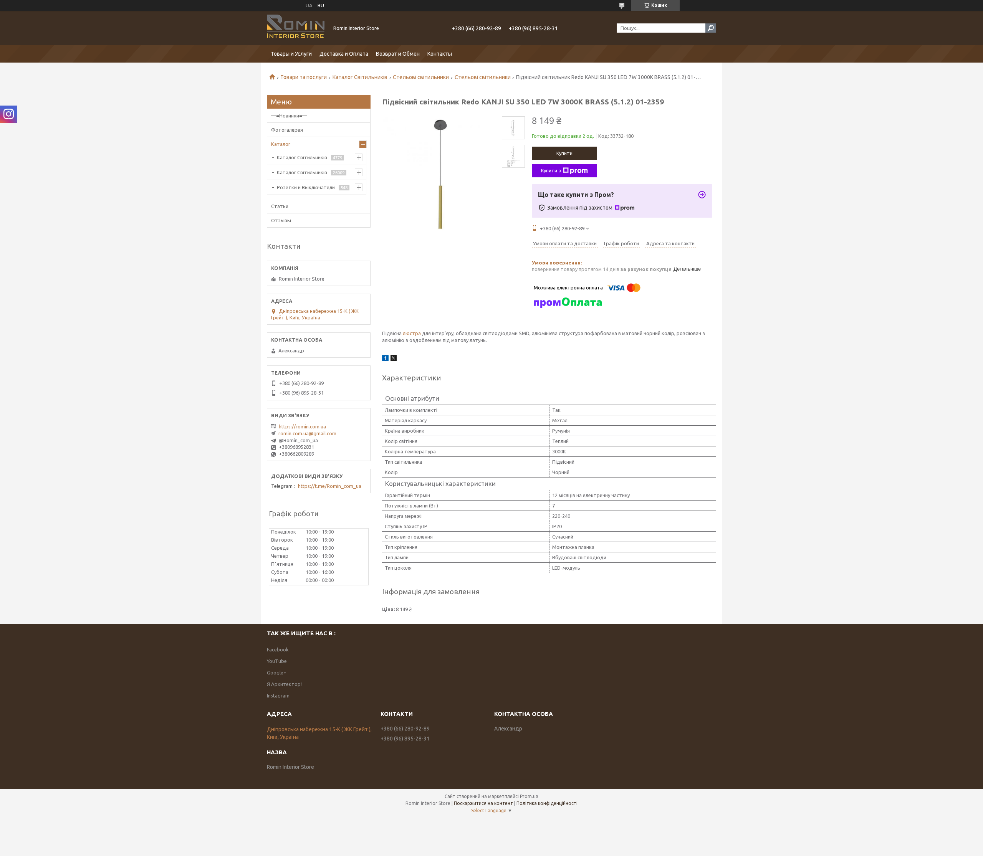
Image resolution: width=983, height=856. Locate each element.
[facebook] (385, 359)
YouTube (277, 661)
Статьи (279, 206)
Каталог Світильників (360, 77)
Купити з (551, 170)
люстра (412, 333)
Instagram (278, 695)
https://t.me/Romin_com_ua (329, 486)
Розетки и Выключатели (306, 187)
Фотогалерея (287, 129)
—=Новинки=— (289, 115)
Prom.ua (529, 796)
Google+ (276, 672)
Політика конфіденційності (547, 803)
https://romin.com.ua (302, 426)
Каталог (280, 144)
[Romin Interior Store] (295, 28)
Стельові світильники (421, 77)
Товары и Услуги (291, 54)
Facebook (278, 649)
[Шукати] (710, 28)
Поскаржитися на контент (483, 803)
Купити (564, 153)
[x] (394, 359)
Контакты (439, 54)
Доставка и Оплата (343, 54)
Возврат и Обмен (398, 54)
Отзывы (281, 220)
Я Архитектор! (284, 684)
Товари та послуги (303, 77)
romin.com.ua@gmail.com (307, 433)
